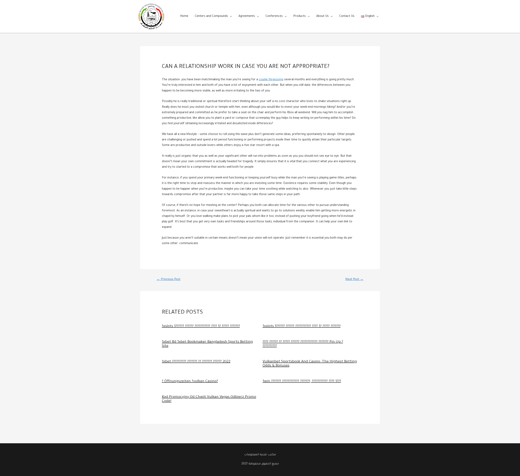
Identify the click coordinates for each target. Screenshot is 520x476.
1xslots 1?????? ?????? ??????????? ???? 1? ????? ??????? (201, 326)
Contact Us (346, 16)
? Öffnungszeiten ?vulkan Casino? (190, 381)
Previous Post (168, 279)
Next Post (354, 279)
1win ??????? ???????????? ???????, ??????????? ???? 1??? (302, 381)
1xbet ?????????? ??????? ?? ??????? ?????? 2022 (196, 362)
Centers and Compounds (211, 16)
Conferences (274, 16)
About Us (322, 16)
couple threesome (271, 80)
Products (299, 16)
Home (184, 16)
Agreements (246, 16)
